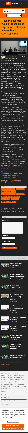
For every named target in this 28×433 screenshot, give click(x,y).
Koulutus (6, 33)
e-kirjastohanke (15, 196)
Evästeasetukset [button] (5, 404)
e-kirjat (12, 189)
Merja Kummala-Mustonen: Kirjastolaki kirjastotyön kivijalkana (17, 308)
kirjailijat (15, 199)
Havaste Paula (6, 199)
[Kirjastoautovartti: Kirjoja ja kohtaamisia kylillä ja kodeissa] (5, 296)
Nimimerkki (5, 235)
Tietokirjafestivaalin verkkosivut (9, 175)
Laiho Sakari (5, 196)
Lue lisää (11, 417)
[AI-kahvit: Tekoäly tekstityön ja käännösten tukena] (5, 357)
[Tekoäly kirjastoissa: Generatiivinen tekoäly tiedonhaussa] (5, 346)
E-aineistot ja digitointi (14, 33)
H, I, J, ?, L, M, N (6, 241)
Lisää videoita (5, 364)
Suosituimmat (21, 258)
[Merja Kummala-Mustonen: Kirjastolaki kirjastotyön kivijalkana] (5, 307)
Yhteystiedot (4, 395)
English (16, 6)
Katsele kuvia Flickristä (7, 401)
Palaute (3, 391)
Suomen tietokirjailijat (8, 191)
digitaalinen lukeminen (8, 194)
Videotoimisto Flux (17, 180)
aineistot (5, 189)
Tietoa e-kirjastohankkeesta (8, 177)
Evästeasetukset (13, 422)
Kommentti (5, 220)
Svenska (12, 6)
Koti (2, 33)
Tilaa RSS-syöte (5, 398)
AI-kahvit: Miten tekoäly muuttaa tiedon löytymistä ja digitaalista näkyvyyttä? (17, 277)
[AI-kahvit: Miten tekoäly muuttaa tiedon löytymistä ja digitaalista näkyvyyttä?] (5, 276)
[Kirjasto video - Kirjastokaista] (8, 3)
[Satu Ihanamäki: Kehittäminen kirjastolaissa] (5, 327)
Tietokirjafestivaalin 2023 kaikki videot (11, 173)
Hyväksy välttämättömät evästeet (13, 428)
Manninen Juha (20, 189)
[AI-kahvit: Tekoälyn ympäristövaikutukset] (5, 287)
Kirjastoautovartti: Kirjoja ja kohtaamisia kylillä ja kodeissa (17, 297)
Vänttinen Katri (20, 194)
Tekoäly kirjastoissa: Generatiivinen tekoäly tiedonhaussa (16, 346)
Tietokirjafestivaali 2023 (9, 201)
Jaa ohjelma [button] (22, 56)
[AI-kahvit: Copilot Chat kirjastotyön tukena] (5, 336)
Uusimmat (5, 258)
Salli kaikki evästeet (13, 425)
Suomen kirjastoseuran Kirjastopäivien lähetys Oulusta (16, 265)
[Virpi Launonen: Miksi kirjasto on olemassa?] (5, 318)
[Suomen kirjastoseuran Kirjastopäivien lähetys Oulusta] (5, 265)
